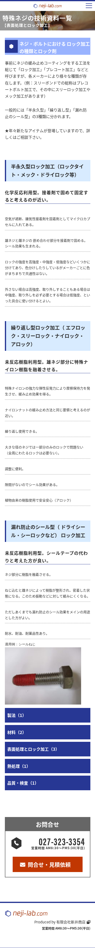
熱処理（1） (18, 766)
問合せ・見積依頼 (49, 864)
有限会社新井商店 (71, 921)
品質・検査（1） (23, 783)
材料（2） (16, 732)
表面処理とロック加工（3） (33, 749)
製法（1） (16, 715)
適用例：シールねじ (20, 644)
